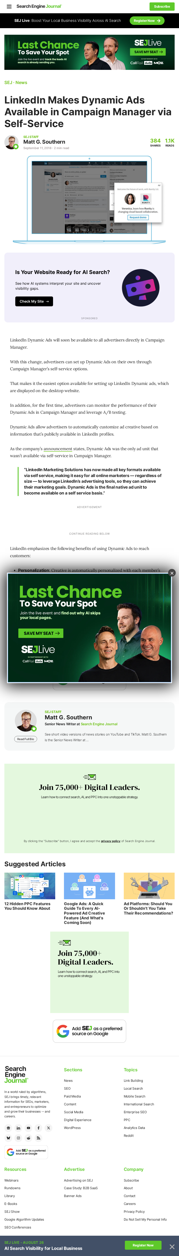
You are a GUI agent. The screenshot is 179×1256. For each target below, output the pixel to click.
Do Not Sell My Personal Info (145, 1219)
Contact (130, 1196)
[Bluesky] (8, 1138)
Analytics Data (134, 1128)
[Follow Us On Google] (89, 1031)
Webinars (11, 1180)
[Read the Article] (29, 886)
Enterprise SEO (135, 1112)
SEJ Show (11, 1211)
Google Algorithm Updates (24, 1219)
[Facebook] (38, 1128)
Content (70, 1104)
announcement (58, 448)
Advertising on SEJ (78, 1180)
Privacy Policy (134, 1211)
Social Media (73, 1112)
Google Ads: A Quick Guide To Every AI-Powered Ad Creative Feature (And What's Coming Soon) (84, 913)
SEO (67, 1088)
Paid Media (72, 1096)
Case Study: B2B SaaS (81, 1188)
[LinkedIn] (18, 1128)
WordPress (72, 1128)
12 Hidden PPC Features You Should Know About (27, 906)
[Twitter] (48, 1128)
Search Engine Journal (99, 724)
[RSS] (38, 1138)
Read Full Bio (25, 739)
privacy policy (110, 841)
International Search (139, 1104)
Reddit (129, 1136)
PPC (127, 1120)
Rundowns (12, 1188)
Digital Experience (77, 1120)
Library (9, 1196)
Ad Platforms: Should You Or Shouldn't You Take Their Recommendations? (148, 908)
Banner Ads (72, 1196)
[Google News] (8, 1128)
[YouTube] (28, 1128)
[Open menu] (9, 6)
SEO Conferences (17, 1227)
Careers (130, 1204)
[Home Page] (39, 6)
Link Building (133, 1081)
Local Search (133, 1088)
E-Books (10, 1204)
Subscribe (131, 1180)
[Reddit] (28, 1138)
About (128, 1188)
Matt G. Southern (44, 142)
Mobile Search (134, 1096)
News (68, 1081)
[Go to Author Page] (11, 142)
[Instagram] (18, 1138)
